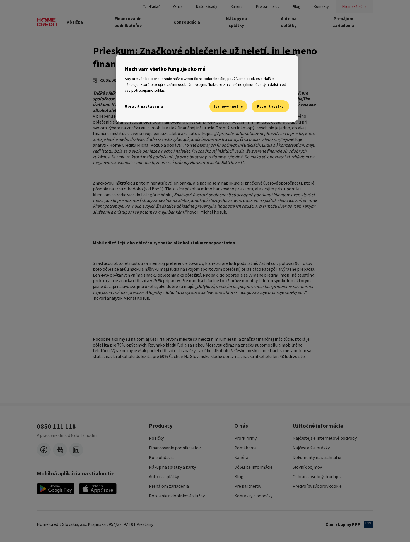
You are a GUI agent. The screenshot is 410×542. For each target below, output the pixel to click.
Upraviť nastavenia (144, 106)
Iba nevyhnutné (228, 106)
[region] (207, 88)
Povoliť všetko (270, 106)
